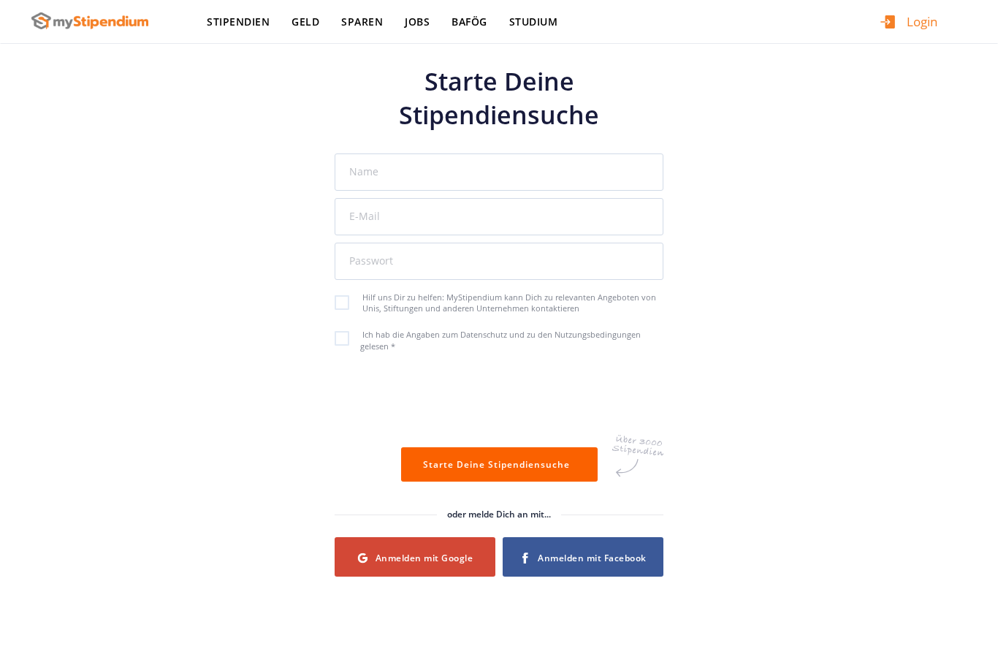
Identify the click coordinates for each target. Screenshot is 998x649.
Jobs (417, 22)
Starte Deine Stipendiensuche (499, 464)
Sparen (362, 22)
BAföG (469, 22)
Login (922, 21)
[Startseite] (95, 20)
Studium (533, 22)
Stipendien (238, 22)
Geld (305, 22)
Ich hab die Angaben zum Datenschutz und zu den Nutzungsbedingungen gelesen (500, 340)
